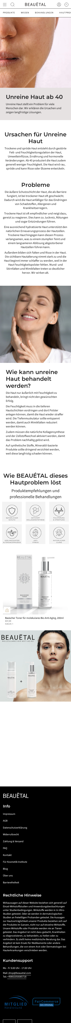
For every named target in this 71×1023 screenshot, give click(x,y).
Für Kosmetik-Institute (15, 862)
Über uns (8, 875)
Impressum (9, 814)
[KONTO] (59, 4)
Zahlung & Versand (13, 841)
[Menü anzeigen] (4, 4)
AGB (5, 821)
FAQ (5, 848)
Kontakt (7, 855)
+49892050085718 (16, 977)
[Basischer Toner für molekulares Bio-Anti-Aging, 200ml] (35, 581)
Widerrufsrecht (11, 834)
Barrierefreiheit (11, 882)
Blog (5, 869)
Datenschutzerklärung (15, 828)
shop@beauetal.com (19, 973)
